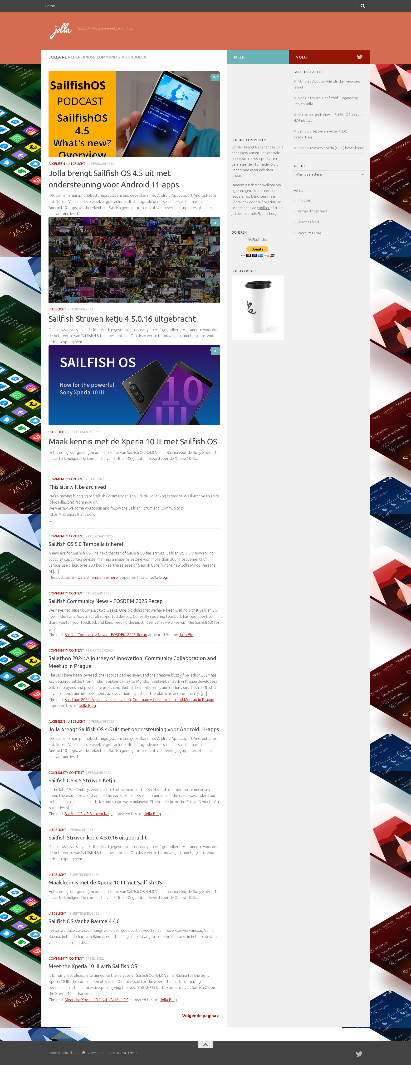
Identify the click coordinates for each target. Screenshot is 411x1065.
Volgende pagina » (201, 1015)
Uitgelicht (76, 164)
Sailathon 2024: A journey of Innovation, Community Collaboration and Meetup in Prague (139, 699)
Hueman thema (126, 1052)
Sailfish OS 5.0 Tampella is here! (86, 544)
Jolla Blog (159, 577)
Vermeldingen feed (312, 211)
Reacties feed (308, 222)
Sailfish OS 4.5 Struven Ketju (82, 780)
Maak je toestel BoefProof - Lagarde (325, 98)
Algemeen (57, 164)
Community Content (66, 479)
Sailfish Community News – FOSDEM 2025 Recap (106, 601)
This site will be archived (77, 487)
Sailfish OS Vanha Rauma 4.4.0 (84, 921)
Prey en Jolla (303, 104)
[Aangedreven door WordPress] (83, 1052)
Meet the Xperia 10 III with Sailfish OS (93, 966)
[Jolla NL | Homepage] (61, 30)
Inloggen (304, 200)
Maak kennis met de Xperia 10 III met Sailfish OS (133, 441)
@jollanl (263, 208)
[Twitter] (359, 57)
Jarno (302, 131)
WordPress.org (309, 233)
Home (50, 6)
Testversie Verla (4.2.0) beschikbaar (336, 148)
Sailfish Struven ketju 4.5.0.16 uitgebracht (122, 318)
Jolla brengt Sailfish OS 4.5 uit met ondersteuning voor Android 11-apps (134, 729)
